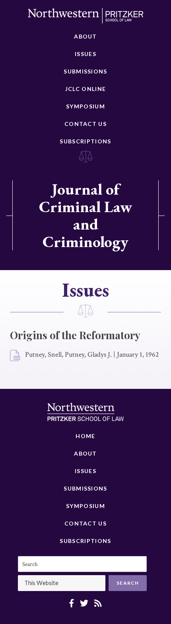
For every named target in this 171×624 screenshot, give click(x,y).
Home (85, 436)
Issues (85, 53)
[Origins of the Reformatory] (15, 356)
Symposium (85, 106)
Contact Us (85, 123)
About (85, 36)
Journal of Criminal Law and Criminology (85, 215)
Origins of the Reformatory (75, 335)
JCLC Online (85, 88)
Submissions (85, 71)
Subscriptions (85, 141)
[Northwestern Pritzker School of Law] (85, 18)
